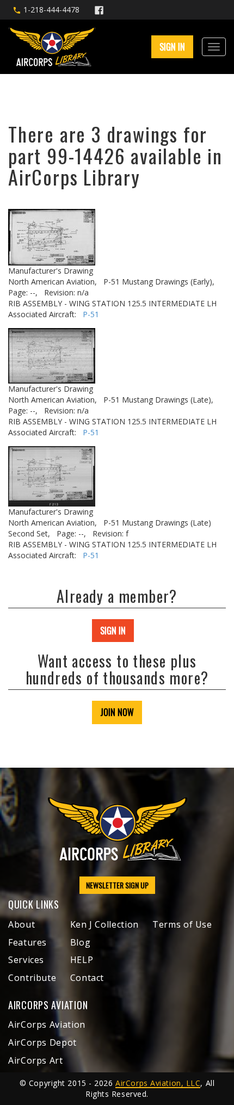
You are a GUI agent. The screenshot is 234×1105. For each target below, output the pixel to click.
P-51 (91, 314)
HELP (82, 960)
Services (26, 960)
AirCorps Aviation (46, 1024)
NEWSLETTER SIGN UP (117, 885)
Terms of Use (182, 924)
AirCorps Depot (42, 1042)
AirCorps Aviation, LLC (157, 1083)
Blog (80, 942)
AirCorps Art (35, 1060)
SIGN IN (113, 630)
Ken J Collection (104, 924)
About (21, 924)
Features (27, 942)
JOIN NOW (117, 712)
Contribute (32, 978)
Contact (87, 978)
